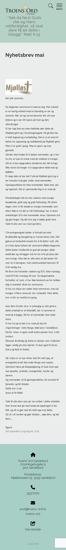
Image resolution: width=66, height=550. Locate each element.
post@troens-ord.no (33, 509)
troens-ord (33, 514)
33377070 (33, 493)
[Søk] (50, 6)
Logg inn (33, 544)
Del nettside (33, 529)
